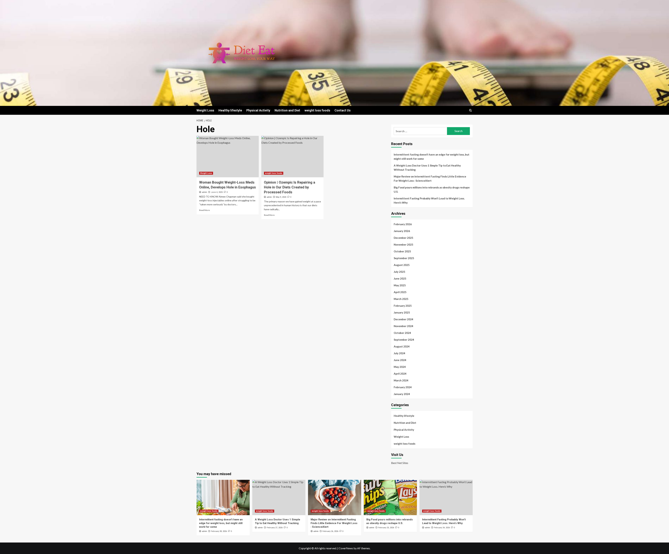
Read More (204, 210)
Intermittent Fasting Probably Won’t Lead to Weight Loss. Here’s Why (429, 200)
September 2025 (404, 258)
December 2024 (403, 319)
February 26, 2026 (330, 531)
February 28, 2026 (219, 531)
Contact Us (342, 110)
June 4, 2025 (217, 192)
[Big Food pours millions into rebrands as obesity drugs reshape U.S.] (390, 497)
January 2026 (402, 231)
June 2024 (400, 360)
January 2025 (402, 312)
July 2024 (399, 353)
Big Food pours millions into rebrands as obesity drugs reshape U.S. (432, 189)
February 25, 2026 (386, 527)
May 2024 (400, 366)
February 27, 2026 (275, 527)
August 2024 (402, 346)
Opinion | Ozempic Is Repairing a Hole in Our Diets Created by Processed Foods (289, 187)
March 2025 (401, 298)
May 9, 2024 (281, 197)
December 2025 (403, 237)
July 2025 (399, 271)
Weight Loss (205, 110)
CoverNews (346, 548)
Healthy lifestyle (230, 110)
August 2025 (402, 264)
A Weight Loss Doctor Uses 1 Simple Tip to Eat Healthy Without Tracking (427, 167)
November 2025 (403, 244)
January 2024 (402, 394)
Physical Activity (258, 110)
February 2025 (403, 305)
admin (204, 192)
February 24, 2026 (442, 527)
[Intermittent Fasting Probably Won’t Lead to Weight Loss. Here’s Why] (446, 497)
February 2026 (403, 224)
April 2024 (400, 373)
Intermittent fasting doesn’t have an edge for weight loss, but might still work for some (431, 156)
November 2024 (403, 326)
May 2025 (400, 285)
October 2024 (402, 332)
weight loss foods (317, 110)
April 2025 (400, 292)
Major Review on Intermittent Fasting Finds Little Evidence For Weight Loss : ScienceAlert (430, 178)
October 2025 (402, 251)
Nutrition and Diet (287, 110)
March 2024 (401, 380)
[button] (470, 110)
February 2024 (403, 387)
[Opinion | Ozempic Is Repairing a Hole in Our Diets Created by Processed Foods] (292, 156)
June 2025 (400, 278)
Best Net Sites (399, 462)
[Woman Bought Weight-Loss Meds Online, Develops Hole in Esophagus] (228, 156)
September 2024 (404, 339)
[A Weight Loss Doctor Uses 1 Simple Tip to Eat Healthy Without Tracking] (278, 497)
